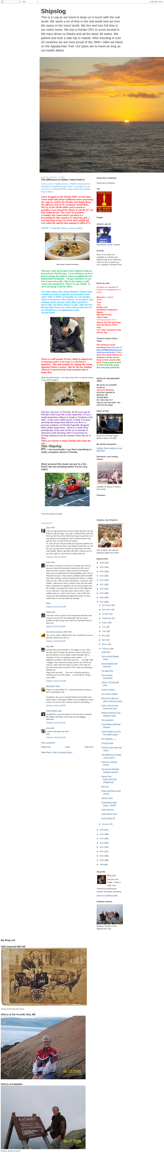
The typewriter (107, 720)
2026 (102, 563)
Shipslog (53, 11)
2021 (102, 584)
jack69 (112, 875)
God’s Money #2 (108, 818)
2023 (102, 576)
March (105, 644)
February (106, 648)
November (106, 609)
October (105, 614)
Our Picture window (109, 694)
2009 (102, 860)
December (106, 605)
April (104, 640)
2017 (102, 602)
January (105, 824)
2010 (102, 856)
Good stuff (105, 652)
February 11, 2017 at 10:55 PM (56, 557)
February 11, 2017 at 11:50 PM (56, 606)
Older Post (88, 747)
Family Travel (107, 798)
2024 (102, 571)
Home (67, 747)
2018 (102, 597)
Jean (48, 527)
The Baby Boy (107, 671)
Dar (47, 646)
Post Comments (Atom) (62, 752)
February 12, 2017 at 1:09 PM (55, 705)
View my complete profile (107, 895)
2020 (102, 589)
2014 (102, 838)
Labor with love (107, 809)
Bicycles (105, 786)
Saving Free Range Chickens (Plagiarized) (109, 779)
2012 (102, 847)
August (105, 622)
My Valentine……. (108, 739)
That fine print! (107, 743)
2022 (102, 580)
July (104, 627)
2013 (102, 843)
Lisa (48, 728)
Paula (48, 612)
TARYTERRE (51, 711)
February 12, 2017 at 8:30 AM (55, 641)
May (104, 635)
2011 (102, 851)
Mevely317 (50, 686)
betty (48, 562)
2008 (102, 864)
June (104, 631)
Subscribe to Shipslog (106, 183)
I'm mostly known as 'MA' (56, 632)
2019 (102, 593)
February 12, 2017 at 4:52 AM (55, 626)
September (107, 618)
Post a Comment (48, 742)
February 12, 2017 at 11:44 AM (56, 681)
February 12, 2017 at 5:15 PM (55, 722)
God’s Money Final (109, 814)
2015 (102, 834)
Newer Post (46, 747)
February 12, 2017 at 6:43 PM (55, 737)
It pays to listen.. (108, 689)
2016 (102, 830)
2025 (102, 567)
